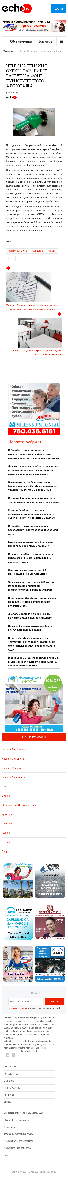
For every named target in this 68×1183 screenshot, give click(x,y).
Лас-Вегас (9, 1095)
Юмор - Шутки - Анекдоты (16, 1120)
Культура (7, 814)
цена (10, 258)
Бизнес (7, 1102)
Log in (58, 8)
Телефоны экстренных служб (18, 1134)
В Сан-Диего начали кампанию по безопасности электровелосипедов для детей (33, 530)
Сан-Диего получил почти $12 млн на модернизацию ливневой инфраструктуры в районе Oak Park (31, 586)
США (4, 786)
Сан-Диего (37, 251)
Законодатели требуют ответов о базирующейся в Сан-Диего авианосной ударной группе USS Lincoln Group (33, 486)
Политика (7, 823)
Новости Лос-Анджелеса (16, 749)
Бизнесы (46, 41)
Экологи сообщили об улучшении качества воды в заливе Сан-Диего (30, 615)
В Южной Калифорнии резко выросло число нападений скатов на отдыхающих (33, 500)
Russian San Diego (17, 251)
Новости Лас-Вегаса (13, 777)
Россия (6, 842)
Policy (7, 1155)
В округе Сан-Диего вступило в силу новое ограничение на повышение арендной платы (31, 558)
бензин (52, 251)
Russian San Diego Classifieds (18, 1141)
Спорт (5, 851)
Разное (6, 832)
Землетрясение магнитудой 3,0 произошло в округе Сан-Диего (27, 571)
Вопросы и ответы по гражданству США (23, 1113)
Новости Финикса (12, 768)
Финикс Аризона (12, 1088)
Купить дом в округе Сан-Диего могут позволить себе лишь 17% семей (31, 544)
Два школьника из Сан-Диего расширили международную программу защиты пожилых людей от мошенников (33, 470)
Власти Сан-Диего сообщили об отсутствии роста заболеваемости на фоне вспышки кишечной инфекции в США (31, 644)
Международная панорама (17, 1148)
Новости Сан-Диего (13, 758)
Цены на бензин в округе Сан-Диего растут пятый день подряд (30, 627)
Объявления (21, 41)
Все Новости (10, 1066)
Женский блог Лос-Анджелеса (19, 805)
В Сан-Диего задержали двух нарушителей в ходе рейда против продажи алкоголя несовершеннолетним (33, 454)
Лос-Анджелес (11, 1074)
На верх (35, 993)
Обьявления (10, 1127)
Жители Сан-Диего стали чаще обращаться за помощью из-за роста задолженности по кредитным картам (31, 514)
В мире (6, 795)
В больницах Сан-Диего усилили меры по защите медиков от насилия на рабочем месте (32, 601)
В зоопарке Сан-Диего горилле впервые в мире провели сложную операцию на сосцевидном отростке (33, 661)
